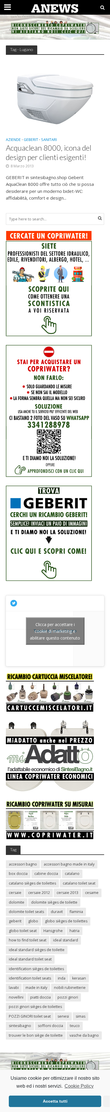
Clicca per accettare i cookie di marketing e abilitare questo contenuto (55, 630)
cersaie (15, 892)
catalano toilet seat (79, 883)
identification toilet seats (30, 978)
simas (80, 1016)
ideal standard (65, 940)
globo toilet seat (23, 930)
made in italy (36, 987)
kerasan (79, 978)
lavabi (14, 987)
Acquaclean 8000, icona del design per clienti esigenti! (48, 152)
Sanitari (49, 140)
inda (61, 978)
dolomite (16, 902)
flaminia (76, 911)
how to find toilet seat (27, 940)
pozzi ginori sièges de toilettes (35, 1006)
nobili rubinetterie (70, 987)
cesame (92, 892)
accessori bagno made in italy (69, 864)
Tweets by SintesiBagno (55, 630)
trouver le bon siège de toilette (36, 1035)
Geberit (31, 140)
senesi (63, 1016)
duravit (57, 911)
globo (33, 921)
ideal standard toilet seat (30, 959)
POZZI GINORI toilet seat (30, 1016)
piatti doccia (40, 997)
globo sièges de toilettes (66, 921)
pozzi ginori (67, 997)
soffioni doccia (50, 1025)
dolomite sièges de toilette (54, 902)
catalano (72, 873)
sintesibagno (20, 1025)
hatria (74, 930)
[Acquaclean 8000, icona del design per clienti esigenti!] (55, 96)
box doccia (18, 873)
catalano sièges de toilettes (32, 883)
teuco (75, 1025)
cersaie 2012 (39, 892)
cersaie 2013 (67, 892)
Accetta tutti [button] (55, 1101)
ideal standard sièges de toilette (37, 949)
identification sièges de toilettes (36, 968)
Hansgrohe (53, 930)
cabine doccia (46, 873)
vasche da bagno (84, 1035)
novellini (16, 997)
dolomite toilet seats (26, 911)
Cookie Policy (79, 1086)
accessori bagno (23, 864)
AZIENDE (13, 140)
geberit (15, 921)
